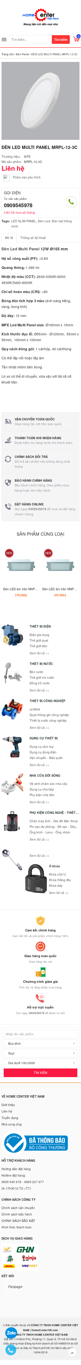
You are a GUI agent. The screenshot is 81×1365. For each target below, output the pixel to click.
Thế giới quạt (39, 640)
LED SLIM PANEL (23, 221)
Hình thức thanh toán (17, 1227)
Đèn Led (44, 221)
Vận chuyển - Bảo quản (46, 758)
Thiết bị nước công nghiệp (48, 720)
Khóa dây (55, 885)
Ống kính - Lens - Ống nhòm (50, 832)
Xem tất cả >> (39, 653)
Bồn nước (36, 672)
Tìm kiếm (60, 39)
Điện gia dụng (39, 635)
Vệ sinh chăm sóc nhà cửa (48, 783)
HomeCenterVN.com (44, 1330)
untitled (35, 709)
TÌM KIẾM (40, 1072)
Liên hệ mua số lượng (19, 212)
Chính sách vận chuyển (18, 1208)
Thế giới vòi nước (42, 677)
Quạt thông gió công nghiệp (49, 715)
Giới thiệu (8, 1105)
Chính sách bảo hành (17, 1214)
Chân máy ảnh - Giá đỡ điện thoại (54, 821)
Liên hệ (7, 1111)
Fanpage (15, 1286)
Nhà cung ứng (12, 1124)
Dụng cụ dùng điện (43, 752)
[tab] (9, 237)
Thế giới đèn (38, 646)
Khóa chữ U (57, 874)
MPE (27, 156)
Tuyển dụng (10, 1118)
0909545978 (18, 205)
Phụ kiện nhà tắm (42, 795)
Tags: (6, 221)
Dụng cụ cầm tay (42, 746)
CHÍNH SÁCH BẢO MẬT (18, 1220)
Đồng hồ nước (40, 683)
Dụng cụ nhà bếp (42, 789)
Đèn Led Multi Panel (21, 249)
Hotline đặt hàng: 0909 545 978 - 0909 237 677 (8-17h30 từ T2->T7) (23, 1181)
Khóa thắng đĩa (60, 880)
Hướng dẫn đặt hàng (16, 1169)
